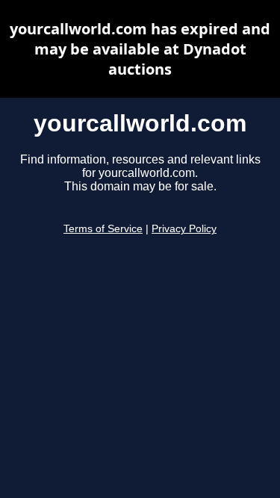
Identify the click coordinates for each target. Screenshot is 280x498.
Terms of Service (103, 228)
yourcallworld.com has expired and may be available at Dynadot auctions (140, 49)
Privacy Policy (184, 228)
